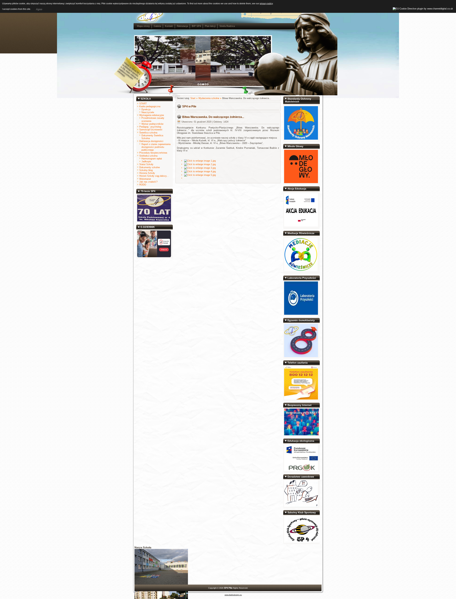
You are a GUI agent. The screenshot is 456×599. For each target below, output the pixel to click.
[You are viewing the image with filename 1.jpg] (200, 160)
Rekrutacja (182, 26)
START (143, 103)
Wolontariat (145, 179)
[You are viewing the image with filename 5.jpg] (200, 175)
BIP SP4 (196, 26)
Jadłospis (146, 161)
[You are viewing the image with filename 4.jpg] (200, 171)
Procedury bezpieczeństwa (153, 152)
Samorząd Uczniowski (150, 129)
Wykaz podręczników (152, 124)
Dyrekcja (146, 109)
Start (192, 98)
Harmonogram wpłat (151, 158)
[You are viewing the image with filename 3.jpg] (200, 168)
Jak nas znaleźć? (148, 181)
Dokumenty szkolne (149, 167)
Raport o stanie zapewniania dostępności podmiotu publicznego (155, 147)
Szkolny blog (146, 170)
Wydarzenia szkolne (208, 98)
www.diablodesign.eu (233, 595)
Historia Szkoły (147, 173)
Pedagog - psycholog (150, 126)
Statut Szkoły (146, 164)
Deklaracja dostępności (151, 141)
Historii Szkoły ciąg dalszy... (154, 176)
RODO (142, 184)
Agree (39, 9)
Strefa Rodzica (227, 26)
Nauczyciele (147, 112)
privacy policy (266, 3)
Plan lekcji (210, 26)
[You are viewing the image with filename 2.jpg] (200, 164)
